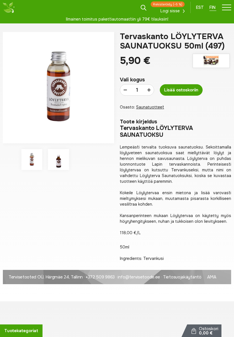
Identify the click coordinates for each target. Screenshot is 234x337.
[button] (31, 159)
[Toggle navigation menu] (226, 7)
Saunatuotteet (150, 107)
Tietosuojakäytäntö (182, 277)
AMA (211, 277)
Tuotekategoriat (21, 331)
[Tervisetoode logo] (8, 7)
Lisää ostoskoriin (181, 90)
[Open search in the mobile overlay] (143, 7)
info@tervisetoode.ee (139, 277)
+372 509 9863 (100, 277)
